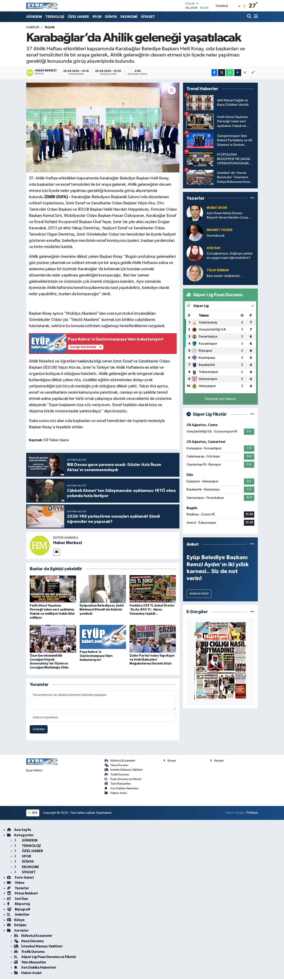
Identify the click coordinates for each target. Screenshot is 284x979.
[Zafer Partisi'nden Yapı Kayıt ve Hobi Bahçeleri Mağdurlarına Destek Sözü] (153, 638)
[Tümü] (252, 198)
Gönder (39, 729)
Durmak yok (216, 235)
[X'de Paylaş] (221, 72)
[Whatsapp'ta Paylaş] (229, 72)
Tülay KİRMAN (218, 270)
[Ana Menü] (255, 16)
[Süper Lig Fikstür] (252, 414)
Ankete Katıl (199, 593)
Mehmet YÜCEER (219, 230)
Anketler (22, 914)
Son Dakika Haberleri (124, 788)
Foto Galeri (24, 877)
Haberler (32, 27)
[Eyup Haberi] (41, 5)
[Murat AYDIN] (194, 212)
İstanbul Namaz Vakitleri (126, 769)
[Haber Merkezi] (40, 545)
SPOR (96, 16)
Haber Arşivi (118, 793)
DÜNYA (111, 16)
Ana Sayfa (22, 830)
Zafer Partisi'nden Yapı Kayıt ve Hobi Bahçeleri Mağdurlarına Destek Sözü (152, 659)
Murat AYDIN (217, 207)
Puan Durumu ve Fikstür (126, 779)
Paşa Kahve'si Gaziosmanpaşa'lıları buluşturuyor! (96, 655)
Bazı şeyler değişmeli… (225, 276)
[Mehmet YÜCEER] (194, 233)
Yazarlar (21, 888)
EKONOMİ (129, 16)
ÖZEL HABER (78, 16)
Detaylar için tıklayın (220, 399)
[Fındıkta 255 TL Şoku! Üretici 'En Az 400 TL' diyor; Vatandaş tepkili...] (153, 589)
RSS (34, 812)
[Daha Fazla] (237, 72)
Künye (172, 760)
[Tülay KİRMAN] (194, 273)
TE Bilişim (252, 812)
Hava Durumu (119, 765)
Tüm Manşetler (120, 783)
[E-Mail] (56, 552)
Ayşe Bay (213, 248)
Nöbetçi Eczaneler (122, 760)
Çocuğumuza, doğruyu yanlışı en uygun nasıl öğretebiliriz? (230, 256)
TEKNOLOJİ (54, 16)
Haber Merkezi (67, 543)
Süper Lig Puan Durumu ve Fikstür (48, 957)
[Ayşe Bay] (194, 253)
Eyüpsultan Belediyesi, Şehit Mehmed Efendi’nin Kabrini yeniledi (102, 609)
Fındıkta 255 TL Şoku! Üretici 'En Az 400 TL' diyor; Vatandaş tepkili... (152, 609)
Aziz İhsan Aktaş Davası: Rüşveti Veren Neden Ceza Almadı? (227, 215)
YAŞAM (49, 27)
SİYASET (148, 16)
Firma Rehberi (26, 893)
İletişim (219, 760)
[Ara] (249, 16)
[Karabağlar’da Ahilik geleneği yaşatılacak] (102, 127)
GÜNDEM (34, 16)
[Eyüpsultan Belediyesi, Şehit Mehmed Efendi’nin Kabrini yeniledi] (103, 589)
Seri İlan (21, 898)
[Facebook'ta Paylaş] (214, 72)
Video (19, 882)
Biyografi (22, 909)
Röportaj (22, 904)
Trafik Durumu (119, 774)
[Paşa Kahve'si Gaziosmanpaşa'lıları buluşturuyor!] (103, 637)
